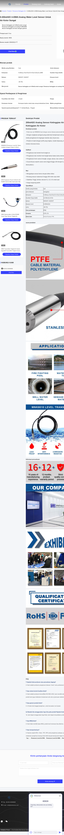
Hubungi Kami (49, 4)
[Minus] (60, 796)
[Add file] (31, 832)
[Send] (59, 832)
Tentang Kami (36, 4)
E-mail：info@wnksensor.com (10, 805)
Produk (26, 4)
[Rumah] (6, 4)
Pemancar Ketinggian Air (19, 11)
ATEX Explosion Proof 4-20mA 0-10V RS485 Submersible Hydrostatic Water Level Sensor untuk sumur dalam (11, 181)
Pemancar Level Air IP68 (38, 738)
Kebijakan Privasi (5, 829)
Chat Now (11, 51)
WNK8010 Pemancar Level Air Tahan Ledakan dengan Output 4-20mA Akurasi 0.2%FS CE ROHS (11, 147)
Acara (59, 4)
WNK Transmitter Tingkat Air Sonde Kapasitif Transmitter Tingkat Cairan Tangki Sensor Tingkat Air (10, 250)
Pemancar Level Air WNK (53, 738)
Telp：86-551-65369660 (9, 802)
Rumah (18, 4)
